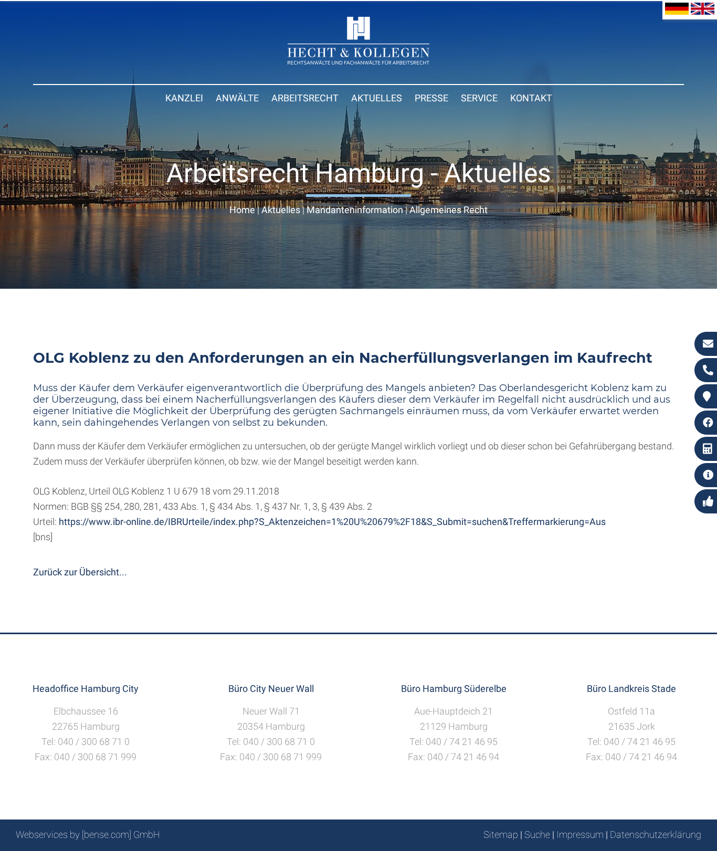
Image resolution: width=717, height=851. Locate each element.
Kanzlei (184, 97)
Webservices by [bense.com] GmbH (88, 834)
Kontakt (531, 97)
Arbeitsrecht (305, 97)
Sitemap (500, 834)
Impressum (580, 834)
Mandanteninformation (355, 209)
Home (242, 209)
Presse (431, 97)
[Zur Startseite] (358, 61)
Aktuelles (376, 97)
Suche (537, 834)
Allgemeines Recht (448, 209)
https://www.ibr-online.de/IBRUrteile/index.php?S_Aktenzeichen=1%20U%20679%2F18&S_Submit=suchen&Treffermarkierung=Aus (332, 521)
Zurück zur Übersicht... (80, 571)
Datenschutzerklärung (655, 834)
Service (479, 97)
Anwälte (237, 97)
